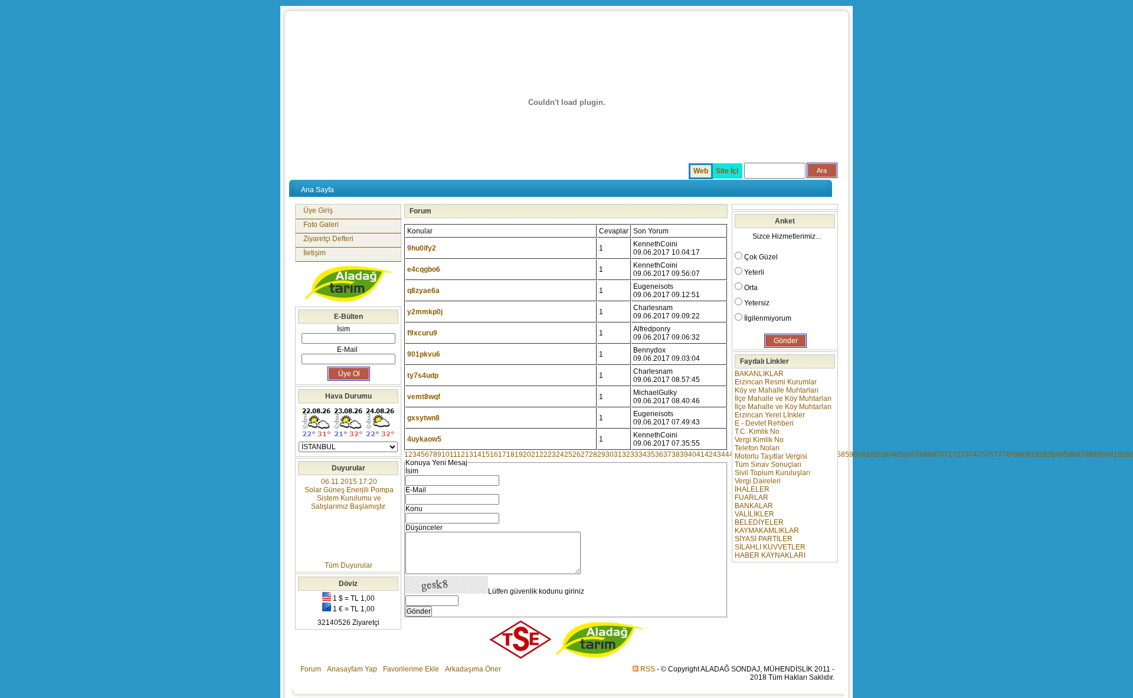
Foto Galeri (321, 224)
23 (552, 454)
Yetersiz (756, 303)
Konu (414, 509)
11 (453, 454)
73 (965, 454)
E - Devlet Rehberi (764, 423)
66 (907, 454)
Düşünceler (424, 528)
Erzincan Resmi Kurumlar (776, 382)
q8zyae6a (423, 291)
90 (1105, 454)
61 (866, 454)
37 (667, 454)
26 (576, 454)
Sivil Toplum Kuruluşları (772, 473)
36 (659, 454)
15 (486, 454)
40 (692, 454)
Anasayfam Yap (352, 669)
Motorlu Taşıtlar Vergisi (771, 456)
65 (899, 454)
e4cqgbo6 (423, 269)
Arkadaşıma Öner (473, 669)
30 (609, 454)
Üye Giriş (318, 210)
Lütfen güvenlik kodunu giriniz (536, 591)
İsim (411, 471)
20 (527, 454)
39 (684, 454)
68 (923, 454)
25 (568, 454)
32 (626, 454)
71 (948, 454)
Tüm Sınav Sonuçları (768, 464)
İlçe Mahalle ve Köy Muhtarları (783, 398)
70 (940, 454)
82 (1039, 454)
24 (560, 454)
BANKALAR (754, 506)
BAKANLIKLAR (759, 374)
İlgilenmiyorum (767, 318)
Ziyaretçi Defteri (328, 239)
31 (618, 454)
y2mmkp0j (425, 312)
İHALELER (752, 489)
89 (1097, 454)
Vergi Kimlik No (759, 440)
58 (841, 454)
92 (1122, 454)
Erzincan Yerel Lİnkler (770, 415)
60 (857, 454)
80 (1023, 454)
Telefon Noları (757, 448)
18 (510, 454)
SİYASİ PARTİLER (764, 539)
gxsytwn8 (423, 418)
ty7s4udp (422, 375)
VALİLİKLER (754, 514)
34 (642, 454)
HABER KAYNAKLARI (770, 555)
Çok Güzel (761, 257)
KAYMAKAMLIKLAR (767, 530)
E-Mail (415, 490)
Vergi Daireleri (758, 481)
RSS (646, 669)
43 (717, 454)
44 (725, 454)
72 (956, 454)
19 (519, 454)
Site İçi (727, 171)
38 (676, 454)
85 (1064, 454)
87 (1080, 454)
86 (1072, 454)
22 (543, 454)
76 (989, 454)
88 (1089, 454)
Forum (310, 669)
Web (700, 171)
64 (890, 454)
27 (585, 454)
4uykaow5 (424, 439)
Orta (751, 288)
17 (502, 454)
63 (882, 454)
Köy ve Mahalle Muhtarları (776, 390)
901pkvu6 (423, 354)
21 (535, 454)
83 (1047, 454)
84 (1056, 454)
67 (915, 454)
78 (1006, 454)
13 (469, 454)
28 (593, 454)
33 (634, 454)
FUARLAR (751, 497)
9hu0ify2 (421, 248)
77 (998, 454)
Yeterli (754, 272)
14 (477, 454)
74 (973, 454)
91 (1113, 454)
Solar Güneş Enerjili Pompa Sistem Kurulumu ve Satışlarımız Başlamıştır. (349, 494)
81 (1031, 454)
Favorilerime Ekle (411, 669)
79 (1014, 454)
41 (700, 454)
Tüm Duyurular (348, 565)
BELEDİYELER (759, 522)
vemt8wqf (423, 397)
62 (874, 454)
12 (461, 454)
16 (494, 454)
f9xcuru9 (422, 333)
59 (849, 454)
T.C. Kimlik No (757, 431)
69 (932, 454)
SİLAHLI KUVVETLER (770, 547)
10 (445, 454)
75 (981, 454)
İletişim (314, 253)
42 (709, 454)
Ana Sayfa (317, 190)
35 (651, 454)
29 (601, 454)
